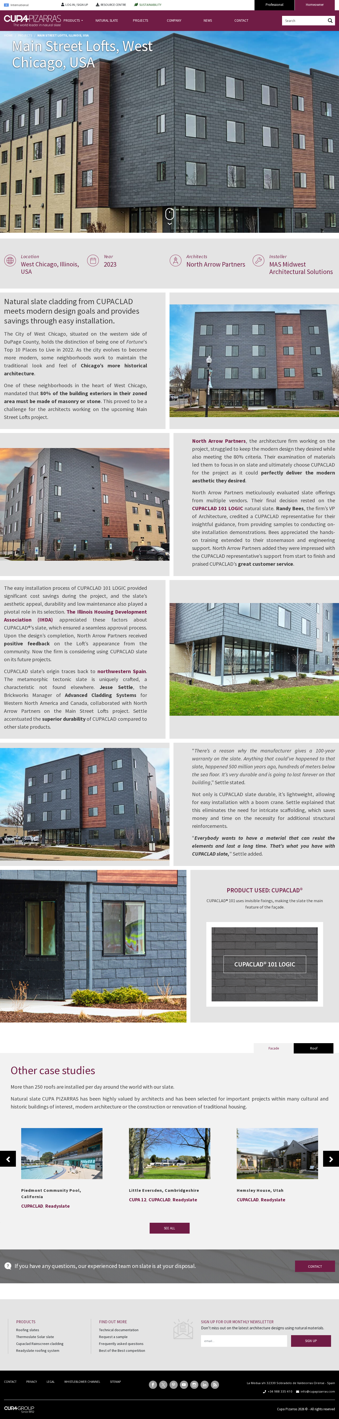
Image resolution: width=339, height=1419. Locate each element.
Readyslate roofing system (37, 1350)
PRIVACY (31, 1382)
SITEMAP (115, 1382)
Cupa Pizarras (287, 1409)
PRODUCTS (72, 20)
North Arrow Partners (219, 440)
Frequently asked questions (121, 1343)
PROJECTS (140, 20)
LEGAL (51, 1382)
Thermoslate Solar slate (35, 1336)
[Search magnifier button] (330, 20)
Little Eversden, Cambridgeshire (164, 1190)
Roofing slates (27, 1329)
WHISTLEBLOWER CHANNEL (82, 1382)
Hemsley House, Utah (277, 1150)
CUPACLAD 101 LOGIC (217, 508)
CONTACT (241, 20)
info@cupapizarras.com (318, 1391)
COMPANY (174, 20)
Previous (8, 1159)
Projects (25, 35)
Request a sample (113, 1336)
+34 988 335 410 (280, 1391)
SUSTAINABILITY (150, 5)
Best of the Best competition (122, 1350)
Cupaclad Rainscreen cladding (40, 1343)
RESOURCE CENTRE (113, 5)
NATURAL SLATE (107, 20)
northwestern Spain (121, 671)
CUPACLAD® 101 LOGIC (264, 964)
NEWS (208, 20)
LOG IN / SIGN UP (76, 5)
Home (8, 35)
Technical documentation (119, 1329)
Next (331, 1159)
